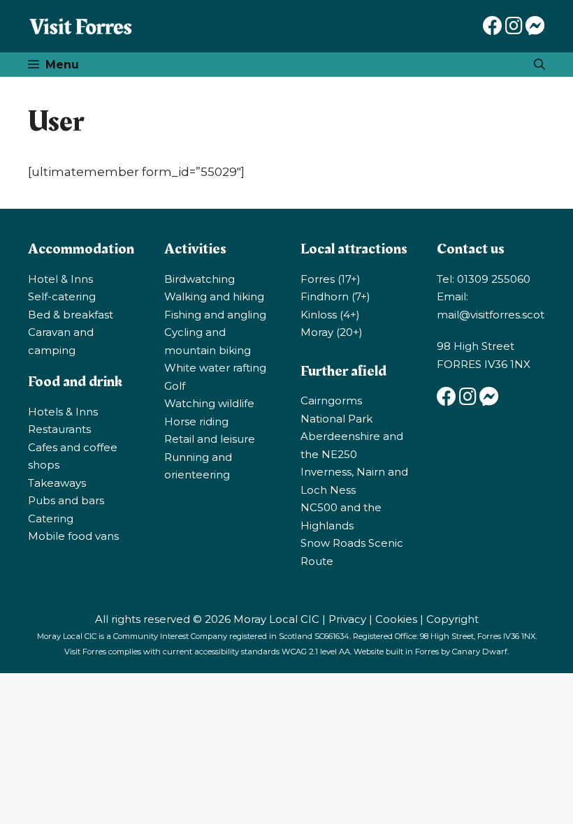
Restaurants (59, 429)
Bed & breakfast (70, 314)
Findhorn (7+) (335, 296)
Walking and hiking (214, 296)
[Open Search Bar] (539, 64)
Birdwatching (199, 279)
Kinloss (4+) (330, 314)
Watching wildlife (209, 403)
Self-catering (62, 296)
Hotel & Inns (60, 279)
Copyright (452, 619)
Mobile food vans (73, 536)
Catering (50, 518)
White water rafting (215, 367)
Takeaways (57, 483)
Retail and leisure (209, 439)
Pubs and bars (66, 500)
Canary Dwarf (479, 651)
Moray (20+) (331, 332)
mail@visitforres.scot (490, 314)
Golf (174, 385)
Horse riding (196, 421)
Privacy (347, 619)
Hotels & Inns (63, 411)
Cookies (396, 619)
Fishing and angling (215, 314)
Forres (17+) (330, 279)
